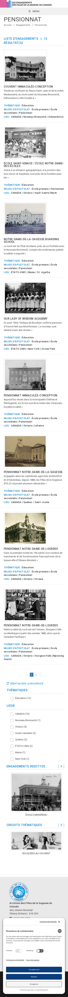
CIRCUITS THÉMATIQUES (24, 825)
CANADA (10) (21, 713)
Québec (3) (20, 739)
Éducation (28, 105)
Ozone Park (48, 348)
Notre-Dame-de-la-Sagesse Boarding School (31, 240)
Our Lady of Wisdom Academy (26, 318)
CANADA (16, 116)
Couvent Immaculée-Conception (28, 86)
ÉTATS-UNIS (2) (23, 746)
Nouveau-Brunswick (34, 116)
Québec (27, 502)
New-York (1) (21, 758)
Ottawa (38, 579)
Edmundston (56, 116)
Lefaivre (39, 425)
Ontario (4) (20, 726)
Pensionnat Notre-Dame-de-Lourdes (31, 548)
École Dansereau (36, 814)
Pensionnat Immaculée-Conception (30, 395)
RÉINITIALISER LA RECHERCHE (26, 683)
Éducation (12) (22, 698)
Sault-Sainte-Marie (45, 192)
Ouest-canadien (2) (24, 733)
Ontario (27, 192)
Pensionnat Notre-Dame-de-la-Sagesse (33, 472)
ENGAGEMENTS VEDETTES (26, 766)
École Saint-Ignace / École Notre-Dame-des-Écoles (34, 165)
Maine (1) (19, 752)
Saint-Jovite (42, 502)
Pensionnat (40, 25)
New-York (33, 348)
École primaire (40, 109)
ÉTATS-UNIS (18, 272)
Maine (31, 272)
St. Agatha (43, 272)
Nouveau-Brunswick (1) (26, 720)
